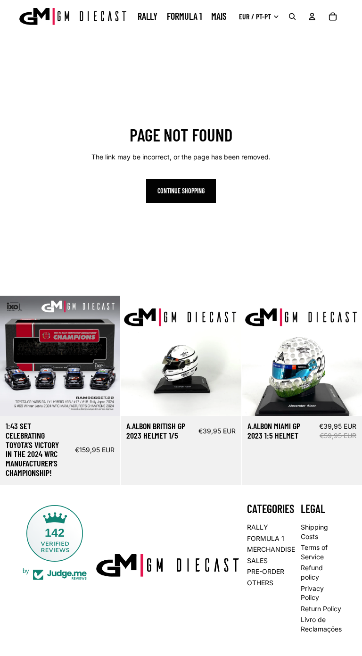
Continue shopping (181, 191)
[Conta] (312, 16)
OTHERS (260, 583)
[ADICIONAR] (106, 401)
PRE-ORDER (265, 571)
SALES (257, 560)
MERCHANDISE (271, 549)
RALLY (257, 527)
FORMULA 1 (265, 538)
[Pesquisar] (292, 16)
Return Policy (321, 609)
